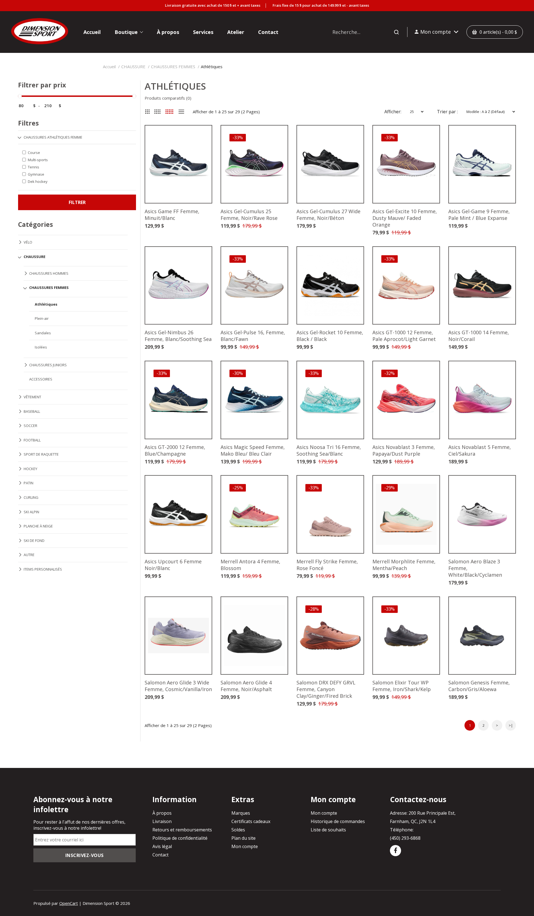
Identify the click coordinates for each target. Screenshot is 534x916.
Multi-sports (38, 159)
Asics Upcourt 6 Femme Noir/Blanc (173, 564)
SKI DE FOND (34, 540)
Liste (181, 111)
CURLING (31, 497)
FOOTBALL (32, 440)
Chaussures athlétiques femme (53, 137)
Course (34, 152)
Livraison (162, 821)
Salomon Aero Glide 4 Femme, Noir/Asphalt (246, 685)
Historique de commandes (338, 821)
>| (511, 725)
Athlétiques (211, 66)
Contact (160, 855)
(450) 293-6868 (405, 838)
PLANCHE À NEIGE (38, 526)
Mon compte (244, 846)
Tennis (33, 167)
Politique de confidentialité (179, 838)
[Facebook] (395, 850)
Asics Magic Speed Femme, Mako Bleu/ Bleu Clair (253, 450)
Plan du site (243, 838)
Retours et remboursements (182, 830)
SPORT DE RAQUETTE (41, 454)
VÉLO (28, 242)
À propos (162, 813)
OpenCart (68, 903)
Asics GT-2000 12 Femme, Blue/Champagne (175, 450)
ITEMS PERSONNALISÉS (43, 569)
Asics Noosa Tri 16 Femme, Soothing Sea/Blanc (328, 450)
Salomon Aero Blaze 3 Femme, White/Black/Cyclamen (475, 568)
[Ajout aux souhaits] (199, 138)
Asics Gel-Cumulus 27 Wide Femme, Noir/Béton (328, 214)
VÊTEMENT (32, 396)
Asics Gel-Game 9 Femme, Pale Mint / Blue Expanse (479, 214)
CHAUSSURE (133, 66)
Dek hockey (38, 181)
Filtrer (77, 202)
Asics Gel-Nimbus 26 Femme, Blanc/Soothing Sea (178, 335)
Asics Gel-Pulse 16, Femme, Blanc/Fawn (253, 335)
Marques (240, 813)
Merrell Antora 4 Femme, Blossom (250, 564)
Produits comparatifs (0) (168, 98)
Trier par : (447, 112)
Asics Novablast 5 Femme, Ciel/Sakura (479, 450)
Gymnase (36, 174)
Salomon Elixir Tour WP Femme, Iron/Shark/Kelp (401, 685)
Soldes (238, 830)
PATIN (28, 482)
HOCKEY (30, 468)
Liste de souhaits (328, 830)
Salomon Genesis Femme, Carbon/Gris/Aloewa (479, 685)
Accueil (109, 66)
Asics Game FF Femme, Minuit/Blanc (172, 214)
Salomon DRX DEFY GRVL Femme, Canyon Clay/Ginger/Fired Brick (325, 689)
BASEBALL (32, 411)
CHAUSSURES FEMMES (173, 66)
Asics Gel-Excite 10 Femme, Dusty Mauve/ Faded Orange (404, 218)
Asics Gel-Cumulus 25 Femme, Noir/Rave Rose (249, 214)
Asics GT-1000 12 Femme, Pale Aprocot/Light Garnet (404, 335)
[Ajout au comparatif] (199, 138)
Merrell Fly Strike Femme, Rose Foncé (327, 564)
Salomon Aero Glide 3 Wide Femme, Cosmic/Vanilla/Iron (178, 685)
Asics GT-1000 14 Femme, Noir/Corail (478, 335)
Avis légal (162, 846)
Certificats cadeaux (250, 821)
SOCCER (30, 425)
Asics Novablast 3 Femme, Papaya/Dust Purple (403, 450)
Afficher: (392, 112)
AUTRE (29, 554)
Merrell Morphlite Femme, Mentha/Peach (404, 564)
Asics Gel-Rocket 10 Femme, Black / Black (329, 335)
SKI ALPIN (31, 511)
